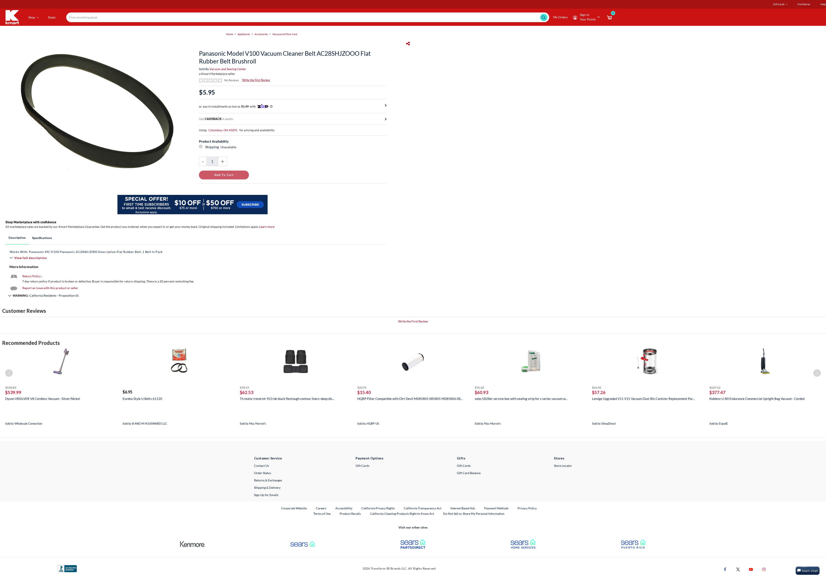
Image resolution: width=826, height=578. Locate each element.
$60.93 (481, 392)
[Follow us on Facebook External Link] (725, 569)
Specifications (42, 238)
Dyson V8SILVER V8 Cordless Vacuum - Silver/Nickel (42, 399)
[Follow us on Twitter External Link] (738, 569)
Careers (321, 508)
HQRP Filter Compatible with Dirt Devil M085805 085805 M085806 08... (409, 399)
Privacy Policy (527, 508)
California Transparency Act (422, 508)
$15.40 (364, 392)
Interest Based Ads (462, 508)
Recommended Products (31, 343)
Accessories (261, 34)
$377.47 (717, 392)
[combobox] (307, 17)
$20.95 (362, 387)
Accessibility (343, 508)
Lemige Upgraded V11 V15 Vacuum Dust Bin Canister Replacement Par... (643, 399)
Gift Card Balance (469, 473)
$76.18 (479, 387)
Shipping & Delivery (267, 487)
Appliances (243, 34)
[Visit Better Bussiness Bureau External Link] (67, 568)
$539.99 (13, 392)
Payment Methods (496, 508)
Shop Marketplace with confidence (30, 222)
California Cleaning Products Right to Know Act (402, 513)
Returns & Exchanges (268, 480)
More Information (23, 267)
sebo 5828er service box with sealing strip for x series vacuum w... (521, 399)
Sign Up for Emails (266, 495)
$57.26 (599, 392)
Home (229, 34)
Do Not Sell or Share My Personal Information (473, 513)
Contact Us (261, 465)
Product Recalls (350, 513)
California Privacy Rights (378, 508)
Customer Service (268, 458)
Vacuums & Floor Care (284, 34)
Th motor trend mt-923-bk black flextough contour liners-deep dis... (287, 399)
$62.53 (246, 392)
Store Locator (563, 465)
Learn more (266, 226)
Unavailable (228, 147)
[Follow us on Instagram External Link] (764, 569)
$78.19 (244, 387)
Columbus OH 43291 (222, 130)
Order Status (262, 473)
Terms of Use (322, 513)
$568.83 (10, 387)
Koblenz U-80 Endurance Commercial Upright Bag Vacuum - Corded (756, 399)
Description (17, 237)
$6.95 (127, 392)
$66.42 (596, 387)
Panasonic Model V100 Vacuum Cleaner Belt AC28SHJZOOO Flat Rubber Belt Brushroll (285, 57)
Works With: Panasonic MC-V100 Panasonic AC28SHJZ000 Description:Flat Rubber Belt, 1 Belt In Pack (86, 252)
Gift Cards (362, 465)
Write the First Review (256, 80)
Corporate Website (294, 508)
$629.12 (714, 387)
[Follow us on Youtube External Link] (751, 569)
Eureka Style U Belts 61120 (142, 399)
